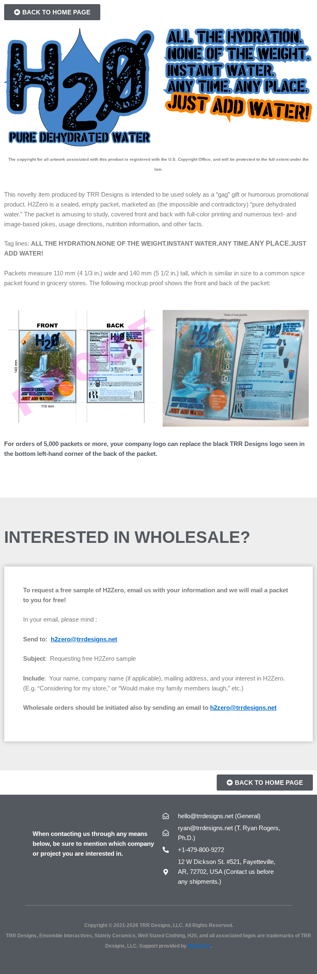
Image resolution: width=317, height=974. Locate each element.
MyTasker (199, 945)
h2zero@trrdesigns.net (84, 639)
